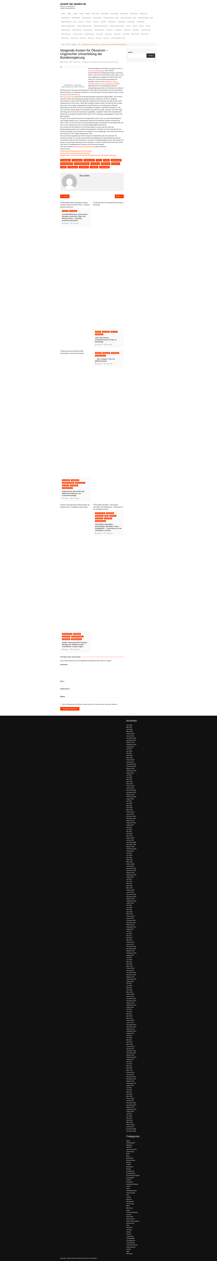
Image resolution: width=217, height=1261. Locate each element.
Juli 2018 (129, 905)
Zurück (66, 196)
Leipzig (128, 1197)
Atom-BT (98, 331)
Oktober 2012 (130, 1055)
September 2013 (131, 1031)
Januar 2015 (130, 996)
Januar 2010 (130, 1126)
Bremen (128, 1162)
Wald (127, 1251)
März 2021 (129, 836)
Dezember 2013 (131, 1024)
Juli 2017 (129, 931)
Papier (128, 1210)
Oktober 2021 (130, 820)
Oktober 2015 (130, 977)
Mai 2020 (129, 857)
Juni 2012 (129, 1063)
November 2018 (131, 896)
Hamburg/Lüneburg (132, 1184)
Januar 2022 (130, 814)
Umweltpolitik (99, 334)
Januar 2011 (130, 1100)
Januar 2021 (130, 840)
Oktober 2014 (130, 1003)
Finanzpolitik (130, 1177)
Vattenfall (65, 94)
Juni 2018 (129, 907)
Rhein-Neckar (130, 1219)
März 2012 (129, 1070)
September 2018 (131, 901)
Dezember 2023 (131, 764)
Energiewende (74, 480)
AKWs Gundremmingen (68, 26)
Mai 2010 (129, 1118)
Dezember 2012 (131, 1050)
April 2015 (129, 990)
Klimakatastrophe (107, 62)
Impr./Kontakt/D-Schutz (118, 38)
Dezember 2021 (131, 816)
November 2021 (131, 818)
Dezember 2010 (131, 1103)
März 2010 (129, 1122)
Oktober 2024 (130, 742)
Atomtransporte (65, 30)
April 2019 (129, 886)
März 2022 (129, 809)
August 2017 (130, 929)
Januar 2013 (130, 1048)
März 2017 (129, 940)
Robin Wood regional (132, 1221)
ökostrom (116, 163)
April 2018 (129, 912)
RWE (64, 167)
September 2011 (131, 1083)
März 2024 (129, 757)
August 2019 (130, 877)
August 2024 (130, 747)
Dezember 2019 (131, 868)
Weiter (118, 196)
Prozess (128, 1214)
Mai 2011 (129, 1092)
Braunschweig (130, 1160)
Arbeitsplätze (66, 160)
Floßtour (128, 1180)
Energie (128, 1169)
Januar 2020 (130, 866)
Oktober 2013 (130, 1029)
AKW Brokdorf (65, 17)
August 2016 (130, 955)
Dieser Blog (95, 13)
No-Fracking (130, 1203)
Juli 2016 (129, 957)
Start (127, 1225)
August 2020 (130, 851)
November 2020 (131, 844)
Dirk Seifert (65, 62)
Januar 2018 (130, 918)
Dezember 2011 (131, 1077)
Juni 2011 (129, 1090)
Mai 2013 (129, 1040)
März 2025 (129, 731)
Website (62, 696)
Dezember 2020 (131, 842)
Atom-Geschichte (67, 634)
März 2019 (129, 888)
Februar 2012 (130, 1072)
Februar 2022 (130, 812)
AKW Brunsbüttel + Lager (111, 17)
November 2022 (131, 792)
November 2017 (131, 922)
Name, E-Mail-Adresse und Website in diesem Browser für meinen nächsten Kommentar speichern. (89, 704)
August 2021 (130, 825)
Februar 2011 (130, 1098)
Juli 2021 (129, 827)
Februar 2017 (130, 942)
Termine (128, 1232)
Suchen (130, 52)
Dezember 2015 (131, 972)
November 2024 (131, 740)
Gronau (128, 26)
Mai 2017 (129, 935)
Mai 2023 (129, 779)
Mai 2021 (129, 831)
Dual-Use (83, 38)
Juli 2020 (129, 853)
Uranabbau (109, 30)
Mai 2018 (129, 909)
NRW (106, 515)
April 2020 (129, 859)
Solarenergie (73, 167)
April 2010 (129, 1120)
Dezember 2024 (131, 738)
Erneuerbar (99, 34)
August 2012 (130, 1059)
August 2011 (130, 1085)
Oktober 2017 (130, 925)
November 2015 (131, 974)
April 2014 (129, 1016)
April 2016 (129, 964)
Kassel (128, 1186)
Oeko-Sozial (135, 34)
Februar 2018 (130, 916)
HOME (63, 13)
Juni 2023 (129, 777)
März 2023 (129, 783)
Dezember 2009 (131, 1129)
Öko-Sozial (115, 62)
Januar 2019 (130, 892)
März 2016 (129, 966)
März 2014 (129, 1018)
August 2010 (130, 1111)
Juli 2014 (129, 1009)
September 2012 (131, 1057)
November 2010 (131, 1105)
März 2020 (129, 862)
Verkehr (128, 1249)
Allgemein (86, 62)
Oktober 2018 (130, 898)
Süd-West (129, 1227)
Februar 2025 (130, 733)
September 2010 (131, 1109)
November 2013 (131, 1027)
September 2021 (131, 822)
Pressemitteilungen (132, 1212)
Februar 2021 (130, 838)
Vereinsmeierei (130, 1247)
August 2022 (130, 799)
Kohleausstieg (130, 1193)
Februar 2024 (130, 760)
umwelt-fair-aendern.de (73, 4)
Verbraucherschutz (67, 488)
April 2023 (129, 781)
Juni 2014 (129, 1011)
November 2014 (131, 1001)
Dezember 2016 (131, 946)
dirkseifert (66, 223)
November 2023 (131, 766)
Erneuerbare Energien (96, 62)
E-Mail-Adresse (65, 689)
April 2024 (129, 755)
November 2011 (131, 1079)
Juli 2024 (129, 749)
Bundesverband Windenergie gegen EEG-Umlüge (76, 151)
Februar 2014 (130, 1020)
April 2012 (129, 1068)
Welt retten (129, 1253)
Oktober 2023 (130, 768)
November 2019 (131, 870)
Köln (127, 1195)
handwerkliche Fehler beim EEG (84, 146)
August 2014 (130, 1007)
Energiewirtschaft (67, 163)
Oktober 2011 (130, 1081)
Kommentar (64, 664)
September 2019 (131, 875)
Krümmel (81, 22)
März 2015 (129, 992)
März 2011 (129, 1096)
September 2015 (131, 979)
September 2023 (131, 770)
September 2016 (131, 953)
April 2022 (129, 807)
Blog (127, 1156)
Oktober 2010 (130, 1107)
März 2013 (129, 1044)
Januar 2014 (130, 1022)
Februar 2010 (130, 1124)
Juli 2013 (129, 1035)
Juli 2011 (129, 1087)
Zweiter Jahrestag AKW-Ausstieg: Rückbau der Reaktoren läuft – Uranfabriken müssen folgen (74, 644)
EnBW (107, 160)
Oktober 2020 (130, 846)
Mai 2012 (129, 1066)
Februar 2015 (130, 994)
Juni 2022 (129, 803)
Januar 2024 (130, 762)
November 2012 (131, 1053)
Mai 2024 (129, 753)
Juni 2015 (129, 985)
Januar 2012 (130, 1074)
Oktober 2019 (130, 872)
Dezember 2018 (131, 894)
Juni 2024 (129, 751)
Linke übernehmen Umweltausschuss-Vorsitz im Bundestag (106, 340)
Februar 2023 (130, 786)
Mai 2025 (129, 727)
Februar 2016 (130, 968)
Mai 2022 (129, 805)
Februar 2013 (130, 1046)
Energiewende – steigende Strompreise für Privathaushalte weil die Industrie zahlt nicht (88, 155)
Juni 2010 (129, 1116)
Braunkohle (129, 1158)
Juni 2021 (129, 829)
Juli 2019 (129, 879)
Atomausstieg (77, 160)
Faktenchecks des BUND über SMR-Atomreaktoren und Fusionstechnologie (73, 493)
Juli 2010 (129, 1113)
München (129, 1199)
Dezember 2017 (131, 920)
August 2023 (130, 773)
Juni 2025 (129, 725)
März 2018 (129, 914)
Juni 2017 (129, 933)
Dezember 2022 (131, 790)
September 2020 (131, 849)
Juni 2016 (129, 959)
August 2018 (130, 903)
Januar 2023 (130, 788)
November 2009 (131, 1131)
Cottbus (128, 1164)
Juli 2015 (129, 983)
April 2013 (129, 1042)
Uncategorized (130, 1240)
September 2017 (131, 927)
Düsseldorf (129, 1167)
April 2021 (129, 833)
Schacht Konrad (146, 30)
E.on (78, 94)
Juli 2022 (129, 801)
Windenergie (105, 167)
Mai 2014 (129, 1014)
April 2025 (129, 729)
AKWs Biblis (112, 22)
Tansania (129, 1229)
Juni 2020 (129, 855)
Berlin (128, 1153)
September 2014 (131, 1005)
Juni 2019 (129, 881)
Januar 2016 (130, 970)
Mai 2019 (129, 883)
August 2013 (130, 1033)
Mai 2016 (129, 961)
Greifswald (129, 1182)
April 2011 (129, 1094)
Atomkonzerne (90, 160)
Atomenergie (104, 13)
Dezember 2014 (131, 998)
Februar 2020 (130, 864)
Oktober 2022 (130, 794)
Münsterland (130, 1201)
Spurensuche (99, 518)
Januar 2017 (130, 944)
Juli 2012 (129, 1061)
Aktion (128, 1140)
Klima (128, 1188)
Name (62, 681)
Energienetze (116, 160)
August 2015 (130, 981)
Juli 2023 (129, 775)
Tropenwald (129, 1236)
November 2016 (131, 948)
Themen (128, 1234)
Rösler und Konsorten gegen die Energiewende (75, 153)
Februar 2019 (130, 890)
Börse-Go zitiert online (67, 96)
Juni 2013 (129, 1037)
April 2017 (129, 938)
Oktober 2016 (130, 951)
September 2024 (131, 744)
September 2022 (131, 796)
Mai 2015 (129, 987)
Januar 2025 (130, 736)
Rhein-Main (129, 1216)
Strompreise (84, 167)
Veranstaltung (130, 1243)
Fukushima (96, 163)
